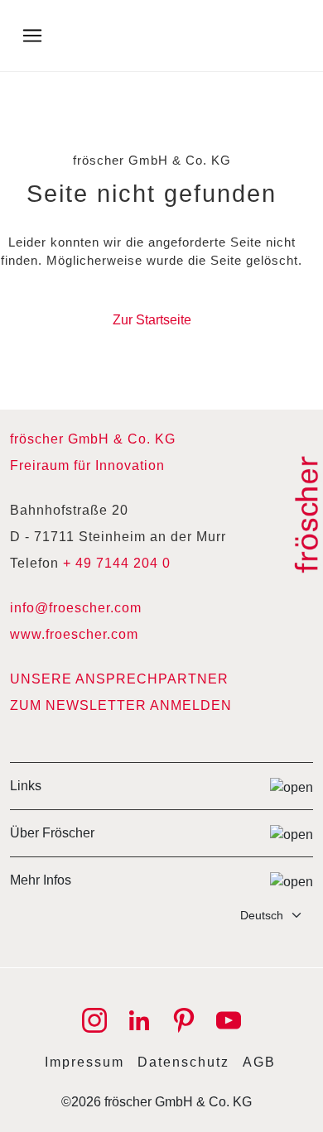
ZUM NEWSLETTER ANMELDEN (121, 705)
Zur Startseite (152, 320)
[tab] (161, 785)
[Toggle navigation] (32, 35)
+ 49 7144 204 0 (117, 563)
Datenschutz (183, 1062)
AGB (259, 1062)
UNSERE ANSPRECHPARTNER (119, 679)
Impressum (84, 1062)
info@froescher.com (76, 608)
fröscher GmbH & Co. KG (93, 439)
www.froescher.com (74, 634)
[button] (161, 785)
